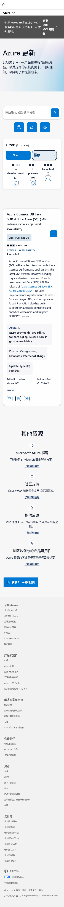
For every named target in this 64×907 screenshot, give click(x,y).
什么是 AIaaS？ (11, 844)
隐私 (24, 890)
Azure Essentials (11, 638)
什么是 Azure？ (11, 610)
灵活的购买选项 (11, 677)
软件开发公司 (10, 743)
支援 (6, 722)
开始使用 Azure (11, 616)
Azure (7, 12)
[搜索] (55, 112)
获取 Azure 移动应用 (24, 582)
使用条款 (32, 890)
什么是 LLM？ (10, 849)
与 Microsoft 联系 (12, 890)
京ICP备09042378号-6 (30, 895)
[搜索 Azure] (4, 4)
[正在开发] (16, 183)
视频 (6, 805)
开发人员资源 (10, 782)
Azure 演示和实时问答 (14, 727)
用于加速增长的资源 (13, 710)
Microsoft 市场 (11, 749)
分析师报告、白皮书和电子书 (17, 799)
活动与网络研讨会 (12, 794)
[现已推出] (48, 178)
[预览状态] (33, 183)
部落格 (7, 777)
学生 (6, 788)
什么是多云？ (10, 827)
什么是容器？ (10, 855)
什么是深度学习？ (12, 838)
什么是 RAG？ (10, 861)
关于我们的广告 (11, 895)
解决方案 (8, 705)
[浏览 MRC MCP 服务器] (45, 127)
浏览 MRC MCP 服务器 (48, 27)
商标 (41, 890)
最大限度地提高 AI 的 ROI (15, 688)
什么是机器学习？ (12, 832)
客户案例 (8, 644)
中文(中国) (14, 871)
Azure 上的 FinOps (12, 683)
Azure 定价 (9, 666)
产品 (6, 660)
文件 (6, 771)
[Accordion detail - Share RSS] (18, 398)
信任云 (7, 633)
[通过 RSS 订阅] (32, 127)
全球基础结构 (10, 621)
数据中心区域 (10, 627)
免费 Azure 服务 (11, 671)
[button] (19, 127)
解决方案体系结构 (12, 716)
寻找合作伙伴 (10, 755)
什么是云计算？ (11, 821)
